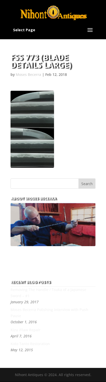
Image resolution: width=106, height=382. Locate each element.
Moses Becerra (28, 74)
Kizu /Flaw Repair (25, 329)
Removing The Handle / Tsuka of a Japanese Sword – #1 (48, 292)
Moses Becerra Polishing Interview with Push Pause (49, 312)
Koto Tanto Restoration (30, 343)
